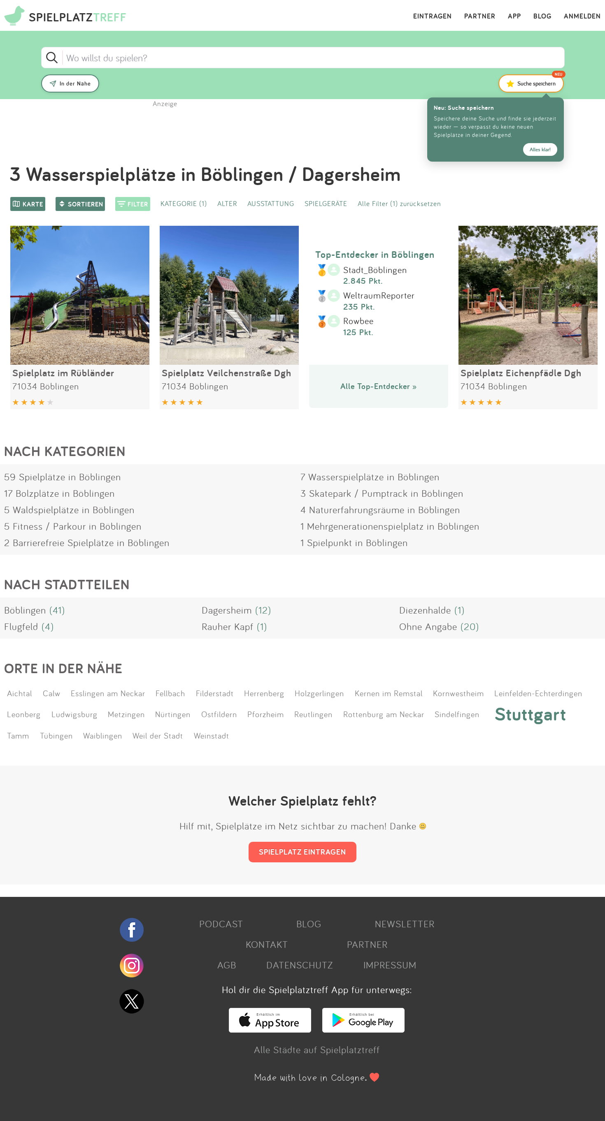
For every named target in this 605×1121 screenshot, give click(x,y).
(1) (459, 610)
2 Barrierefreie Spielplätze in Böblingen (87, 542)
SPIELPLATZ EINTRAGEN (302, 851)
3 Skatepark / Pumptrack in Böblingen (381, 493)
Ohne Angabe (428, 626)
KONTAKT (267, 944)
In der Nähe (75, 83)
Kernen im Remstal (389, 693)
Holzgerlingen (319, 693)
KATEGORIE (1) (184, 203)
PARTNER (480, 16)
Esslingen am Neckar (108, 693)
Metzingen (126, 714)
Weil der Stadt (158, 735)
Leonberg (24, 714)
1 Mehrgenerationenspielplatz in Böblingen (389, 526)
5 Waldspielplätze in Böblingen (69, 509)
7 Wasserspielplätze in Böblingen (370, 476)
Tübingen (56, 735)
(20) (470, 626)
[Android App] (363, 1029)
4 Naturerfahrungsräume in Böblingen (380, 509)
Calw (51, 693)
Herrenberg (264, 693)
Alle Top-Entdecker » (378, 386)
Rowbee (358, 321)
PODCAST (221, 923)
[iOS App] (270, 1029)
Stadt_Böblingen (375, 270)
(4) (48, 626)
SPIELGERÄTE (326, 203)
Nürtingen (173, 714)
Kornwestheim (458, 693)
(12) (263, 610)
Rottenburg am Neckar (383, 714)
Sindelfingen (457, 714)
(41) (57, 610)
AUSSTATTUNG (270, 203)
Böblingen (25, 610)
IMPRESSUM (390, 965)
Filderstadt (215, 693)
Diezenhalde (425, 610)
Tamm (18, 735)
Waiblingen (102, 735)
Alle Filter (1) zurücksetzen (399, 203)
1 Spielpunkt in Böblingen (354, 542)
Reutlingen (313, 714)
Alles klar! (540, 149)
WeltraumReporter (379, 295)
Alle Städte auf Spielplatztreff (317, 1049)
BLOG (542, 16)
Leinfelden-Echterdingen (538, 693)
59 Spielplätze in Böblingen (62, 476)
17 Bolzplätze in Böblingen (59, 493)
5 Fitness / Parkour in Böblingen (73, 526)
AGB (226, 965)
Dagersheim (227, 610)
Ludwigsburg (74, 714)
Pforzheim (265, 714)
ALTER (227, 203)
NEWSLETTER (405, 923)
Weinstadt (211, 735)
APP (514, 16)
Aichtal (19, 693)
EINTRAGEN (432, 16)
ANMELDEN (582, 16)
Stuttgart (530, 714)
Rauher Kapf (228, 626)
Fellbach (170, 693)
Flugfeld (21, 626)
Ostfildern (219, 714)
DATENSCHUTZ (299, 965)
